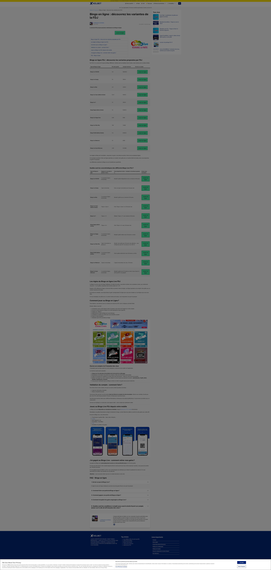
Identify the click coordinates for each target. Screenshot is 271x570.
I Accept (242, 562)
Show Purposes (241, 566)
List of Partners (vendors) (121, 566)
